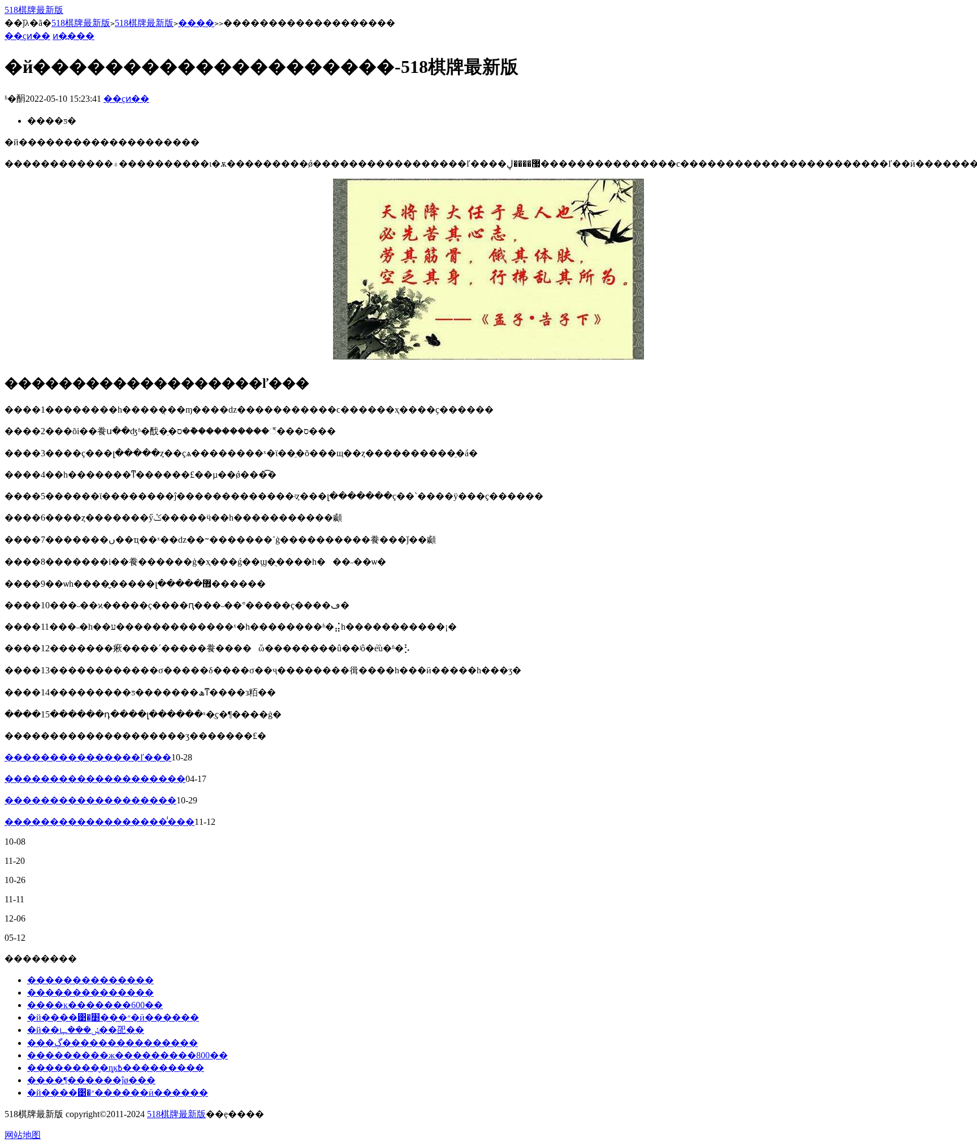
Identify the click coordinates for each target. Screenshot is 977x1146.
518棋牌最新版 (34, 10)
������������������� (90, 800)
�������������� (90, 980)
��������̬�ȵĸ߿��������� (115, 1068)
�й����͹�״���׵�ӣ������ (113, 1017)
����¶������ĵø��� (91, 1080)
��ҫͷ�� (27, 36)
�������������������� (95, 779)
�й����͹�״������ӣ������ (117, 1092)
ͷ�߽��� (73, 36)
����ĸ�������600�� (95, 1005)
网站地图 (23, 1135)
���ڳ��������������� (112, 1043)
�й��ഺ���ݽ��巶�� (85, 1030)
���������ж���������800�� (127, 1055)
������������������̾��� (99, 822)
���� (196, 23)
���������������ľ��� (88, 757)
